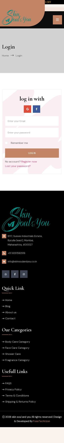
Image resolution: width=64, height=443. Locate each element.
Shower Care (13, 354)
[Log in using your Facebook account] (36, 109)
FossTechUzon (41, 421)
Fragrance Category (17, 360)
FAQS (8, 383)
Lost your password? (18, 166)
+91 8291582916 (16, 253)
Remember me (19, 143)
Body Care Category (17, 341)
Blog (7, 306)
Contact (10, 318)
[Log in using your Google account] (27, 109)
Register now (29, 161)
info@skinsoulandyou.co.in (22, 261)
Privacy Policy (13, 389)
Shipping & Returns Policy (20, 401)
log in (32, 153)
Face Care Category (17, 348)
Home (5, 55)
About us (10, 312)
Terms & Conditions (17, 395)
